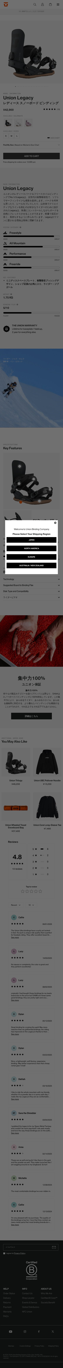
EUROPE (31, 557)
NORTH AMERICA (31, 548)
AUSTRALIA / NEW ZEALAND (31, 565)
